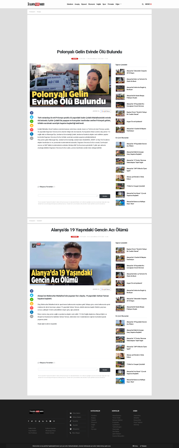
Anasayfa (32, 11)
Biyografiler (137, 420)
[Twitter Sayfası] (32, 421)
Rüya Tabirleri (138, 422)
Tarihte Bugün (117, 427)
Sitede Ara (137, 415)
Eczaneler (115, 422)
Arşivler (75, 425)
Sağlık (98, 4)
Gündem (70, 4)
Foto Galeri (76, 413)
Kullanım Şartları (50, 428)
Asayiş (77, 4)
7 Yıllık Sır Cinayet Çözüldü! (136, 186)
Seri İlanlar (115, 431)
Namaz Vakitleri (117, 420)
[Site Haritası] (51, 421)
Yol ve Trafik (116, 418)
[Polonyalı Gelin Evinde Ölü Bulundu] (70, 85)
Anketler (136, 418)
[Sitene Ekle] (54, 421)
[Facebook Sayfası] (29, 421)
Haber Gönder (49, 433)
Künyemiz (76, 429)
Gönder (105, 196)
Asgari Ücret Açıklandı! (134, 121)
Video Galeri (76, 417)
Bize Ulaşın (76, 433)
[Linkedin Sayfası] (43, 421)
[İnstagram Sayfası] (36, 421)
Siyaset (84, 4)
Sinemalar (115, 429)
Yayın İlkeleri (32, 430)
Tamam (143, 446)
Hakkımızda (32, 428)
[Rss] (47, 421)
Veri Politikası (32, 433)
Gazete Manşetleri (118, 436)
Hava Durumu (116, 415)
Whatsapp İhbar (50, 430)
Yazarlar (75, 421)
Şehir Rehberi (116, 434)
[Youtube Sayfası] (40, 421)
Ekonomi (91, 4)
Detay (136, 446)
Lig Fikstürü (116, 424)
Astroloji (136, 424)
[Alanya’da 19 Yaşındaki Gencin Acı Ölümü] (70, 263)
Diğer (118, 4)
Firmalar (111, 4)
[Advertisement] (91, 32)
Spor (104, 4)
